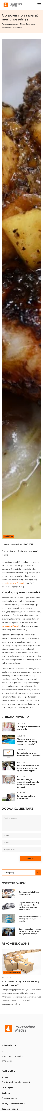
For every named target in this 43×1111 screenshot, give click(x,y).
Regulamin (7, 1061)
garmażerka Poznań (10, 626)
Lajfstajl (8, 536)
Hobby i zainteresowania (13, 1103)
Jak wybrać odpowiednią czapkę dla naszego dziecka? (30, 918)
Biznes (5, 1077)
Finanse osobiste (9, 1098)
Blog (4, 1052)
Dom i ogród (7, 1087)
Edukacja (6, 1093)
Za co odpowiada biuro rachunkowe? (29, 893)
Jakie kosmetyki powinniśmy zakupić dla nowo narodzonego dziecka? (28, 783)
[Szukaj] (38, 872)
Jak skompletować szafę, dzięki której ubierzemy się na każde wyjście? (28, 768)
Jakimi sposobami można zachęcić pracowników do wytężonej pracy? (30, 931)
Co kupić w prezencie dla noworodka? (28, 727)
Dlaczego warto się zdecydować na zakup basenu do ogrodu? (27, 741)
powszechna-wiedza (11, 544)
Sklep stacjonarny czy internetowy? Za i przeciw (28, 754)
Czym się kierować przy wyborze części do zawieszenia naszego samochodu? (29, 906)
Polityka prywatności (12, 1056)
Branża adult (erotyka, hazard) (16, 1082)
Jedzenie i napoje (10, 1109)
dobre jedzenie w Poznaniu (13, 583)
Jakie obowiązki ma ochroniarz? (26, 797)
